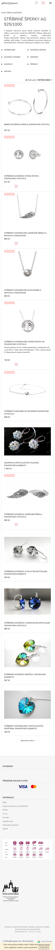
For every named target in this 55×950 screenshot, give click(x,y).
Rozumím (44, 947)
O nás (5, 814)
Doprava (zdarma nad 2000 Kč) (15, 806)
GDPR (5, 829)
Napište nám (8, 821)
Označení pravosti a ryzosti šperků (27, 929)
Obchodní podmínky (11, 825)
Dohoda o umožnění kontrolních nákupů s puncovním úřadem (27, 927)
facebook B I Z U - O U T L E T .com (28, 932)
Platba (5, 810)
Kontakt (6, 817)
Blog (4, 802)
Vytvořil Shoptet (46, 941)
